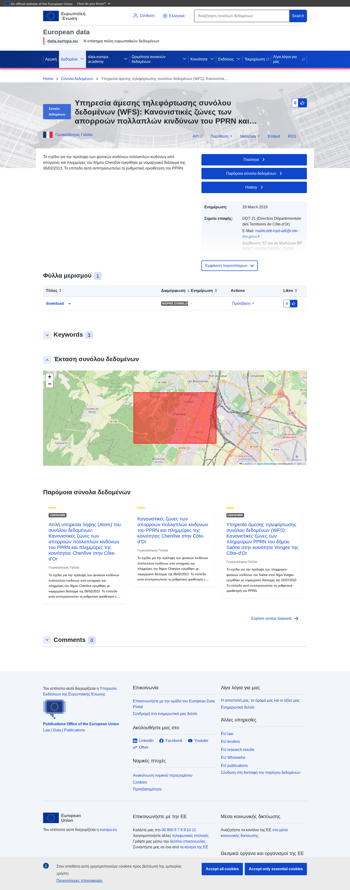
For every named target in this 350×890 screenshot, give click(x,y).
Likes (288, 291)
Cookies (140, 782)
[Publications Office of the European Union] (85, 708)
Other (143, 747)
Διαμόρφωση (173, 291)
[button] (94, 3)
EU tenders (230, 742)
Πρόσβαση (241, 303)
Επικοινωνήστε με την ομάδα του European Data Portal (174, 704)
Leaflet (247, 463)
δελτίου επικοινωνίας (187, 841)
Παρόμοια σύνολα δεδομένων (251, 173)
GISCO (301, 463)
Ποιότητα (251, 160)
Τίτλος (51, 291)
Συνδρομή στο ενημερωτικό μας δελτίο (165, 714)
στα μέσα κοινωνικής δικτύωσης (254, 833)
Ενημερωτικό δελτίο (237, 707)
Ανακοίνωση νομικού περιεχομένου (162, 775)
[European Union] (85, 818)
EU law (227, 734)
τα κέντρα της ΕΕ (194, 847)
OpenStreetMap (267, 463)
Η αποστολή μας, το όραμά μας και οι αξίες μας (260, 700)
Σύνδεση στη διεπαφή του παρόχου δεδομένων (260, 772)
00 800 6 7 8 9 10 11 (179, 830)
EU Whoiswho (233, 757)
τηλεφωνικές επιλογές (190, 836)
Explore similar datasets (275, 618)
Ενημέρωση (202, 291)
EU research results (237, 750)
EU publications (234, 766)
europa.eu (108, 830)
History (251, 187)
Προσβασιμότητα (147, 789)
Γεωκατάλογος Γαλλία (73, 135)
